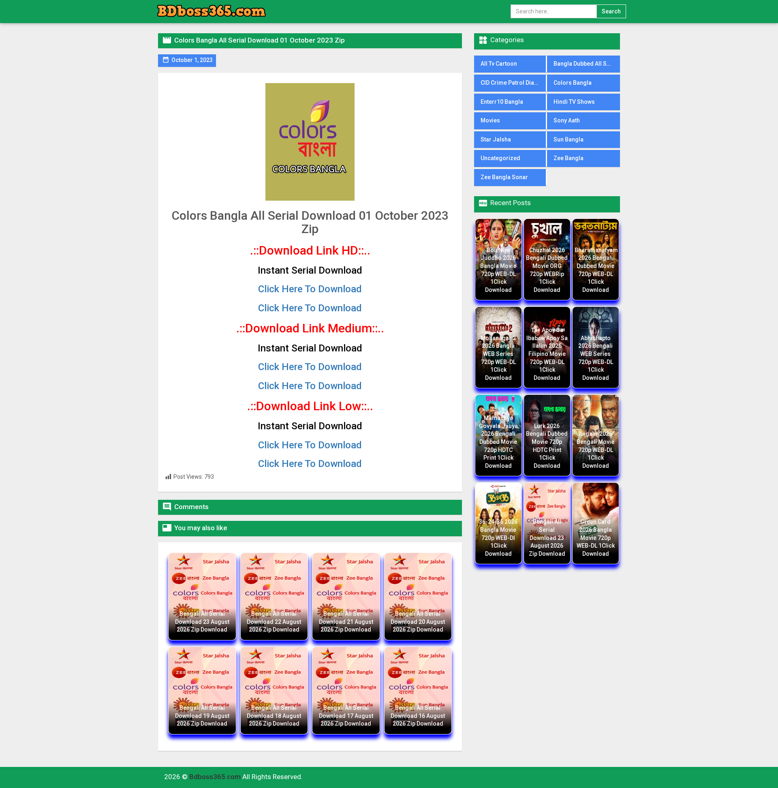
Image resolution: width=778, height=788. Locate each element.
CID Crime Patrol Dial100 (513, 82)
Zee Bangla (569, 158)
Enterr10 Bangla (502, 101)
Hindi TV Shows (574, 101)
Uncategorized (500, 158)
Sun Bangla (569, 139)
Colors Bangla (573, 82)
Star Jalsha (496, 139)
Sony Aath (567, 120)
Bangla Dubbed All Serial (586, 63)
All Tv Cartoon (499, 63)
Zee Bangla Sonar (504, 177)
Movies (490, 120)
